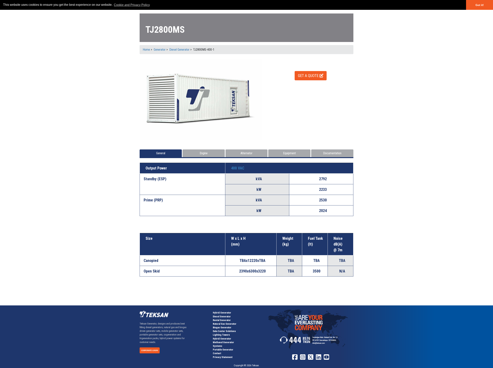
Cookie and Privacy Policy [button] (132, 5)
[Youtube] (326, 358)
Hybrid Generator (222, 312)
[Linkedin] (318, 358)
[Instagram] (302, 358)
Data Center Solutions (224, 331)
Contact (217, 353)
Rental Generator (222, 320)
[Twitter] (310, 358)
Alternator (246, 153)
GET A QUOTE (308, 75)
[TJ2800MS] (201, 99)
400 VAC (237, 168)
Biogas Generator (222, 327)
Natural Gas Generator (224, 323)
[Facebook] (294, 358)
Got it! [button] (479, 5)
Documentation (332, 153)
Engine (204, 153)
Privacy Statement (222, 357)
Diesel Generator (222, 316)
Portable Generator (223, 349)
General (160, 153)
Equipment (289, 153)
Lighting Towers (221, 334)
